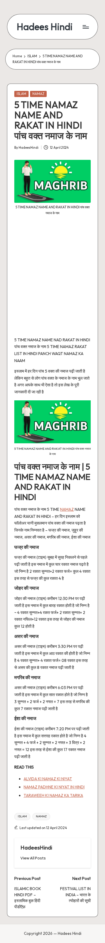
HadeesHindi (36, 847)
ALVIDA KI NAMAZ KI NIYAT (48, 778)
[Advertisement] (52, 280)
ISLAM (21, 94)
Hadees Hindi (45, 27)
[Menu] (85, 26)
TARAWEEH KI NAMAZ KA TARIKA (53, 795)
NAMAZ (38, 94)
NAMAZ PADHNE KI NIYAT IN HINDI (54, 787)
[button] (33, 858)
